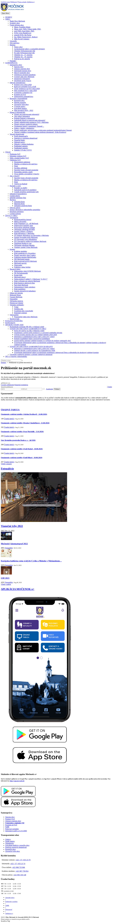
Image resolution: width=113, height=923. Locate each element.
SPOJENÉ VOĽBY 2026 (14, 325)
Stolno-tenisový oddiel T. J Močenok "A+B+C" (31, 279)
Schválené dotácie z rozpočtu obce (17, 845)
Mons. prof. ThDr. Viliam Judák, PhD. (27, 29)
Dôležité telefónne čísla (18, 198)
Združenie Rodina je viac (23, 243)
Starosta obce (18, 67)
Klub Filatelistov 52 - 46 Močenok (26, 223)
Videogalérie (14, 315)
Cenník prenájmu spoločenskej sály (26, 192)
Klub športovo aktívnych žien (24, 283)
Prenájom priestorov (17, 212)
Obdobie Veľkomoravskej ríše (24, 51)
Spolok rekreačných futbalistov (25, 291)
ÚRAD (7, 152)
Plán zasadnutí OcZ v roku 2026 (25, 91)
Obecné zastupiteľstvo (17, 83)
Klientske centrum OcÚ (18, 156)
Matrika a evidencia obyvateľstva (25, 164)
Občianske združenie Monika (24, 245)
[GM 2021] (6, 574)
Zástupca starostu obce (22, 69)
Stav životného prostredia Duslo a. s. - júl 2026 (18, 440)
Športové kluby (15, 269)
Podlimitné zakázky (21, 146)
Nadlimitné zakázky (21, 148)
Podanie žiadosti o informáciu (24, 118)
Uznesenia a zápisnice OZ (23, 92)
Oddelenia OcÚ (15, 160)
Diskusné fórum (15, 295)
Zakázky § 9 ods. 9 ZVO (23, 150)
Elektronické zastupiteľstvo (23, 96)
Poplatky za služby (20, 188)
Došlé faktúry (10, 841)
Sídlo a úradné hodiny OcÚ (19, 158)
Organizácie (14, 218)
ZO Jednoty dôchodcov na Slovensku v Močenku (31, 235)
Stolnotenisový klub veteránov (24, 287)
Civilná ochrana (15, 214)
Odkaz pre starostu (16, 293)
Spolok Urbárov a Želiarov (23, 231)
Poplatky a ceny (15, 186)
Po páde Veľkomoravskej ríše (24, 53)
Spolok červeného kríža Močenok (26, 237)
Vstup (16, 307)
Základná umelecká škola (23, 206)
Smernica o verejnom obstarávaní (25, 138)
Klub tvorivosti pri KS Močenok (25, 261)
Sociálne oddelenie (20, 168)
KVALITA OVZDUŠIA (14, 321)
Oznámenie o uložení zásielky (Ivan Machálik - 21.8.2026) (22, 432)
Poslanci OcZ (10, 819)
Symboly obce (15, 23)
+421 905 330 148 (19, 875)
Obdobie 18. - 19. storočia (23, 57)
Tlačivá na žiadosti (20, 184)
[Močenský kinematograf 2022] (6, 539)
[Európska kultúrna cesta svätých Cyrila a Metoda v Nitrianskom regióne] (6, 557)
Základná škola (19, 202)
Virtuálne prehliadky (17, 305)
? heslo (109, 387)
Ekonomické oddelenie (22, 162)
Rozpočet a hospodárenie (18, 98)
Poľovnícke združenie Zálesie (24, 227)
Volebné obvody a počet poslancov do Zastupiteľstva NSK (34, 350)
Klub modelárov (19, 289)
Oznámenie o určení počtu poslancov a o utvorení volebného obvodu (38, 333)
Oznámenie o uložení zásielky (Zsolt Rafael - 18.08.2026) (22, 449)
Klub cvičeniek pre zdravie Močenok (27, 281)
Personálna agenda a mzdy (23, 172)
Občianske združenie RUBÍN (24, 229)
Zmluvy (8, 839)
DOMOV (8, 17)
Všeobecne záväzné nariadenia (25, 75)
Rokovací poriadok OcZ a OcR (25, 87)
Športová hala (14, 319)
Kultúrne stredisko (20, 251)
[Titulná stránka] (13, 11)
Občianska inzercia (16, 301)
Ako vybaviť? (15, 176)
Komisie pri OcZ (20, 94)
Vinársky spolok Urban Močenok (25, 247)
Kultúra (12, 249)
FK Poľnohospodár (21, 273)
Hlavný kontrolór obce (22, 73)
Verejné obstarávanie (17, 134)
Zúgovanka (18, 265)
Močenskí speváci (20, 263)
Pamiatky (13, 61)
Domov (3, 362)
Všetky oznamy (6, 464)
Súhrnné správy (19, 142)
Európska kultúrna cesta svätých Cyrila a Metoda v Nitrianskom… (31, 561)
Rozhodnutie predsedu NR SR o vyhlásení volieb (27, 327)
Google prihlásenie (7, 385)
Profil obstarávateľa (21, 136)
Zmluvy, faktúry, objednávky (24, 128)
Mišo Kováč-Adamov (21, 39)
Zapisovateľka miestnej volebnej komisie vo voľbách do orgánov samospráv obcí (42, 341)
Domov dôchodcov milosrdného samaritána (25, 210)
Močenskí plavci (20, 277)
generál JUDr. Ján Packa (22, 35)
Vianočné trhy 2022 (12, 526)
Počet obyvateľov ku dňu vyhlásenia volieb (29, 331)
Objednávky (9, 843)
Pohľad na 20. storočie (22, 59)
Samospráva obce (16, 65)
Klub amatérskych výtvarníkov (25, 253)
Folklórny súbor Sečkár (22, 267)
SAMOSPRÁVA (11, 63)
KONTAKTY (10, 323)
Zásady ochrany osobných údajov (26, 124)
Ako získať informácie (22, 116)
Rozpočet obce (19, 100)
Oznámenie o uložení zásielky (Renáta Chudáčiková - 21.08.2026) (25, 423)
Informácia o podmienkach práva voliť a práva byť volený (34, 337)
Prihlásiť (57, 389)
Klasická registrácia (21, 385)
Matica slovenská (20, 221)
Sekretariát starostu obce (22, 71)
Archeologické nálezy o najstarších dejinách (29, 49)
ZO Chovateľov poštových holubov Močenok (30, 241)
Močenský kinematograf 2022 (14, 544)
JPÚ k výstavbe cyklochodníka (16, 356)
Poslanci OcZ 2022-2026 (23, 85)
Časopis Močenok (16, 297)
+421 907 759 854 (21, 871)
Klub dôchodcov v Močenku (24, 233)
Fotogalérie (14, 299)
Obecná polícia (15, 208)
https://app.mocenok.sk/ (17, 781)
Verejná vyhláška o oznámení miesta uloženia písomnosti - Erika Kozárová (40, 132)
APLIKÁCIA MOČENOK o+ (17, 589)
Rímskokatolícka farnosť (22, 219)
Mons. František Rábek (22, 27)
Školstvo (13, 200)
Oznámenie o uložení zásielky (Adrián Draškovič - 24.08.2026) (24, 414)
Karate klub (18, 275)
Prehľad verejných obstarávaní (16, 847)
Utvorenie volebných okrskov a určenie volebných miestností (31, 354)
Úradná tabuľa (15, 196)
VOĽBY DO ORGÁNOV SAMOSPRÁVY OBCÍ (28, 329)
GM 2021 (5, 578)
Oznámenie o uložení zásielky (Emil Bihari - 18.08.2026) (21, 458)
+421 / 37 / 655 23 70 (22, 860)
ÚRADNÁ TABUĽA (10, 410)
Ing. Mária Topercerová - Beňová (25, 37)
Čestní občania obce (17, 25)
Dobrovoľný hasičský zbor (23, 225)
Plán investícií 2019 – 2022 (23, 110)
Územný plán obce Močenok (24, 77)
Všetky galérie (6, 584)
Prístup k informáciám (17, 112)
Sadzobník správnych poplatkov (25, 190)
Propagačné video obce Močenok (25, 317)
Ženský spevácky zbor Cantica (25, 255)
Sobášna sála (18, 309)
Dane (16, 166)
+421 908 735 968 (18, 867)
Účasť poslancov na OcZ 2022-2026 (27, 89)
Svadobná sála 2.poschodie (23, 311)
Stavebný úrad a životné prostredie (26, 170)
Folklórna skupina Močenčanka (25, 257)
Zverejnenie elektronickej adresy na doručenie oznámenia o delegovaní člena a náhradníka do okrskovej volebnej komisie (56, 352)
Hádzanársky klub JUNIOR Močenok (27, 271)
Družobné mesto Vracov (22, 81)
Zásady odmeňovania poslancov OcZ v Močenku (31, 122)
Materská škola (19, 204)
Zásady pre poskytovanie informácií (26, 114)
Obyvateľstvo (14, 43)
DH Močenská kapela (21, 259)
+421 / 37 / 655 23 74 (17, 864)
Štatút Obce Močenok (17, 21)
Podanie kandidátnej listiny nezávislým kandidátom (32, 339)
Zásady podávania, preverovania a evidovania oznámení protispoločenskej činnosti (43, 130)
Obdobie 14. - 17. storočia (23, 55)
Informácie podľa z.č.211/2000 (16, 831)
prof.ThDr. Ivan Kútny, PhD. (24, 31)
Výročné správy (19, 106)
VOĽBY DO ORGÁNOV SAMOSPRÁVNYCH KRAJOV (31, 347)
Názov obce (18, 47)
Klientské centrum (20, 313)
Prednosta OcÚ (15, 154)
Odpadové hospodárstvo (18, 194)
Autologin (49, 389)
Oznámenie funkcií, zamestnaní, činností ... (29, 126)
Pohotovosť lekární (16, 303)
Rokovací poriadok (12, 829)
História (12, 45)
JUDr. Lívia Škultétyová (22, 33)
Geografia (13, 41)
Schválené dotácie (20, 108)
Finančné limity (19, 140)
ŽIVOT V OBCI (11, 216)
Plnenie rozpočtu (20, 102)
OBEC (7, 19)
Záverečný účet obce (21, 104)
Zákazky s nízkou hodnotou (24, 144)
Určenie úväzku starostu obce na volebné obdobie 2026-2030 (35, 335)
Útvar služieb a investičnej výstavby (26, 174)
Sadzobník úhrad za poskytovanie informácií (29, 120)
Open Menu (5, 13)
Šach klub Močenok (21, 285)
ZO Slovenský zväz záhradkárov (25, 239)
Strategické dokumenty (22, 79)
